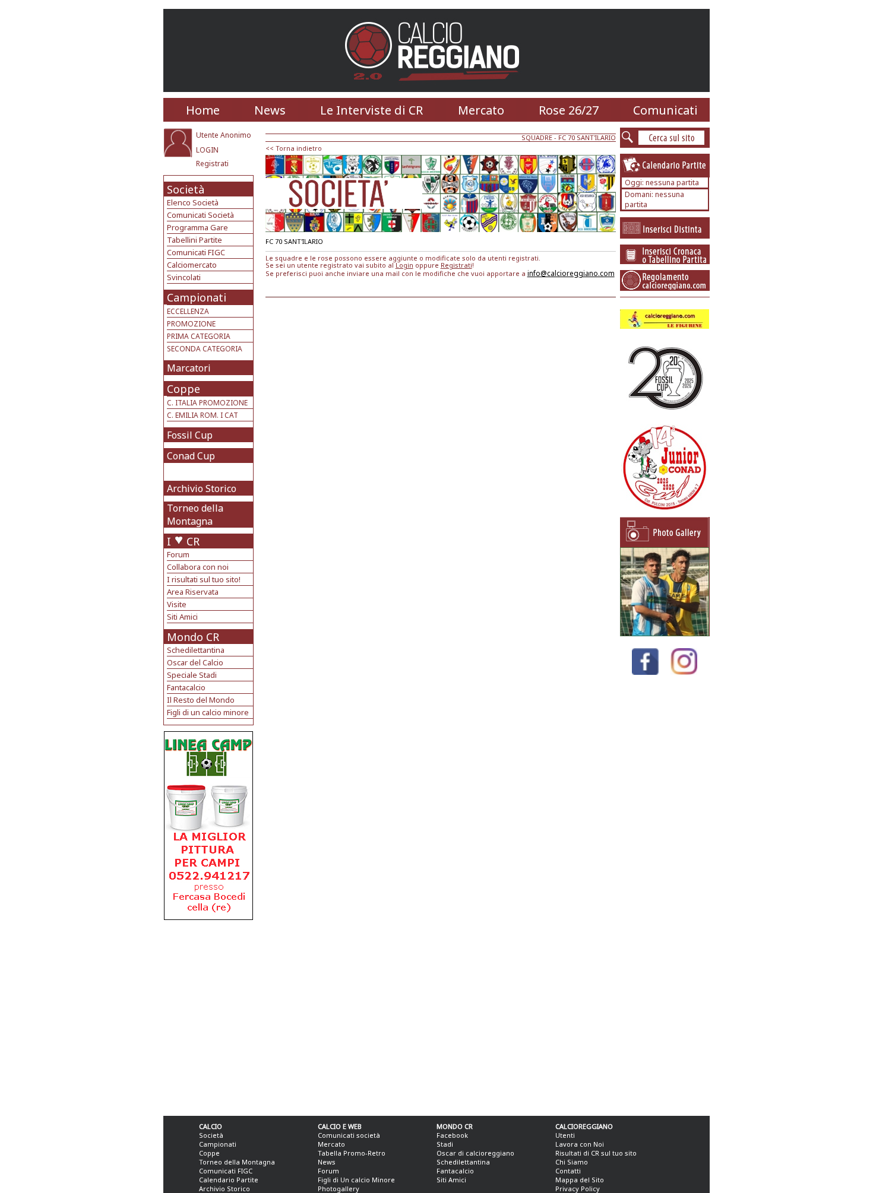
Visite (176, 604)
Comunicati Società (200, 215)
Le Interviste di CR (371, 110)
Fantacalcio (186, 687)
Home (203, 110)
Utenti (565, 1135)
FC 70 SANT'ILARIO (587, 137)
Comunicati (665, 110)
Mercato (481, 110)
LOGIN (207, 150)
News (270, 110)
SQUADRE (536, 137)
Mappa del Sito (579, 1179)
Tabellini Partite (194, 239)
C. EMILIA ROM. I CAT (202, 415)
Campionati (196, 297)
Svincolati (184, 277)
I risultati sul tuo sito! (204, 579)
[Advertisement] (210, 1015)
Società (185, 189)
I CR (183, 541)
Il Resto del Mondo (201, 699)
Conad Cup (191, 455)
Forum (178, 554)
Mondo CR (193, 637)
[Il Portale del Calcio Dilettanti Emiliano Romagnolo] (436, 89)
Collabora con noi (198, 566)
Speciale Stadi (192, 675)
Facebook (452, 1135)
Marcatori (189, 368)
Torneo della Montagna (195, 515)
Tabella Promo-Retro (351, 1152)
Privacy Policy (577, 1188)
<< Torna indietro (293, 148)
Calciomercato (192, 264)
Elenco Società (193, 202)
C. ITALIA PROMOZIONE (207, 403)
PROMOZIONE (191, 324)
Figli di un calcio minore (208, 712)
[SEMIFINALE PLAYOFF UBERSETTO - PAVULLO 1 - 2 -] (664, 633)
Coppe (183, 389)
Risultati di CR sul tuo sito (596, 1152)
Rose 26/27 (569, 110)
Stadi (444, 1144)
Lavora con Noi (579, 1144)
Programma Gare (197, 227)
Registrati (212, 163)
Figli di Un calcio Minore (356, 1179)
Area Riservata (193, 591)
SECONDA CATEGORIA (204, 349)
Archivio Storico (201, 488)
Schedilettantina (195, 650)
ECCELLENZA (188, 311)
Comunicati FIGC (196, 252)
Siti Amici (182, 616)
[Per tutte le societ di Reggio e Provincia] (208, 917)
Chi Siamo (571, 1161)
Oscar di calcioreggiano (475, 1152)
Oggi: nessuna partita (662, 182)
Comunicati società (349, 1135)
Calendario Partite (228, 1179)
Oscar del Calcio (195, 662)
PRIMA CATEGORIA (198, 336)
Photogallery (338, 1188)
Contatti (568, 1170)
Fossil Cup (190, 435)
